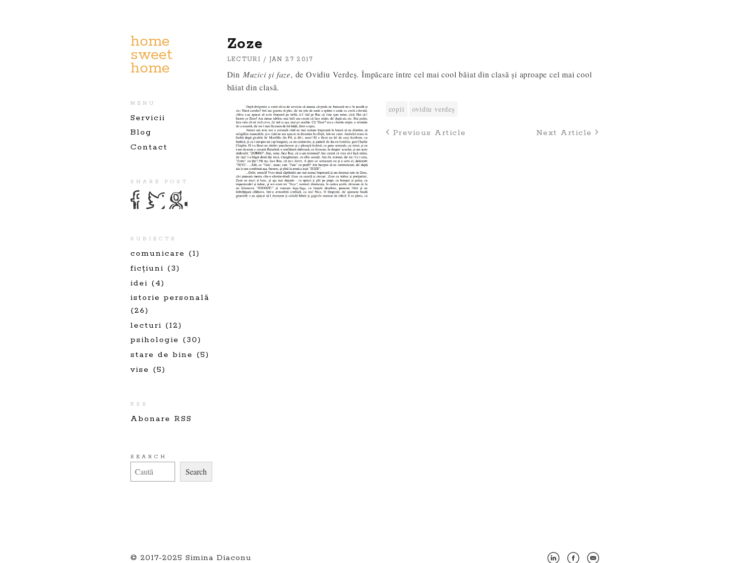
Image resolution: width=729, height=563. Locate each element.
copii (397, 109)
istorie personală (170, 297)
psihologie (154, 340)
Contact (149, 147)
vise (139, 369)
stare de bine (161, 355)
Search (148, 456)
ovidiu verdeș (433, 109)
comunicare (157, 253)
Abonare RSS (161, 419)
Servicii (147, 118)
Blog (141, 132)
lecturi (146, 325)
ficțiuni (147, 268)
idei (139, 283)
